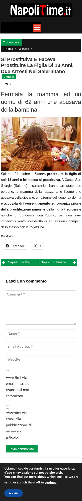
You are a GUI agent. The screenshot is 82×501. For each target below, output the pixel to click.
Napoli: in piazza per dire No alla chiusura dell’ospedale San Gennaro (59, 262)
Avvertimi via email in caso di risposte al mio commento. (18, 386)
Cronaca (23, 49)
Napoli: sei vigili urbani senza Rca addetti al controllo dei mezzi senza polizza (23, 262)
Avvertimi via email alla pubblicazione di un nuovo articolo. (19, 424)
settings (50, 482)
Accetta (13, 493)
